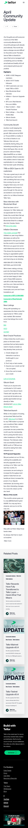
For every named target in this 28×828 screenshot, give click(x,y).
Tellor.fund (11, 419)
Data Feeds (7, 770)
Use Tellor (7, 776)
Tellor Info (18, 576)
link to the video (11, 226)
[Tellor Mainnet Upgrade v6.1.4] (14, 642)
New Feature (9, 639)
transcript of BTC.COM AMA (14, 295)
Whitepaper (7, 789)
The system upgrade (10, 233)
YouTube (6, 799)
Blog (5, 791)
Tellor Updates (9, 579)
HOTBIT (6, 332)
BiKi (5, 325)
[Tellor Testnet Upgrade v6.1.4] (14, 690)
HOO (5, 328)
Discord (6, 806)
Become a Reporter (10, 778)
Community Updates (11, 576)
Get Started (11, 752)
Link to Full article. (9, 379)
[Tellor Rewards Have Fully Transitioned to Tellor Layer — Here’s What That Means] (14, 588)
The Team (7, 786)
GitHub (6, 802)
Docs (5, 773)
